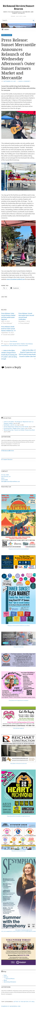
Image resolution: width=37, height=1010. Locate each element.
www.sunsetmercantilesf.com (16, 279)
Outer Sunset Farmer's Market (17, 343)
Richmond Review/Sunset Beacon (18, 7)
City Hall (31, 1001)
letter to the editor (21, 1001)
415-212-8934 (4, 479)
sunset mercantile (23, 345)
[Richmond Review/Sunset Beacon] (18, 25)
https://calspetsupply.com (18, 728)
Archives (6, 977)
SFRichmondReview (7, 450)
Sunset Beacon (5, 345)
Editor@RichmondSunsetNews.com (10, 481)
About (5, 980)
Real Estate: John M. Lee (10, 425)
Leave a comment (24, 81)
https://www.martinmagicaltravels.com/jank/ (18, 700)
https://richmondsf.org (18, 646)
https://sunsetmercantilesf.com (18, 850)
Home (5, 975)
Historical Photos (10, 978)
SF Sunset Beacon (6, 459)
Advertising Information (10, 981)
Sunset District (14, 345)
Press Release (6, 35)
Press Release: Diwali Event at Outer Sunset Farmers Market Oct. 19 (8, 328)
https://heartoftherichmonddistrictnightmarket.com (18, 816)
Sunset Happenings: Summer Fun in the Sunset (16, 426)
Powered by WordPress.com (10, 1006)
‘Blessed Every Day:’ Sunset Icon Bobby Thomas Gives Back (19, 430)
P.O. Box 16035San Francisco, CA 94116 (5, 476)
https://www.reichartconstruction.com (18, 763)
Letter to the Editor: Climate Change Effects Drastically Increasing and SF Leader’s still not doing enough (9, 355)
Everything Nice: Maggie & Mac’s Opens (14, 428)
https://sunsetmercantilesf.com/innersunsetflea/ (18, 625)
